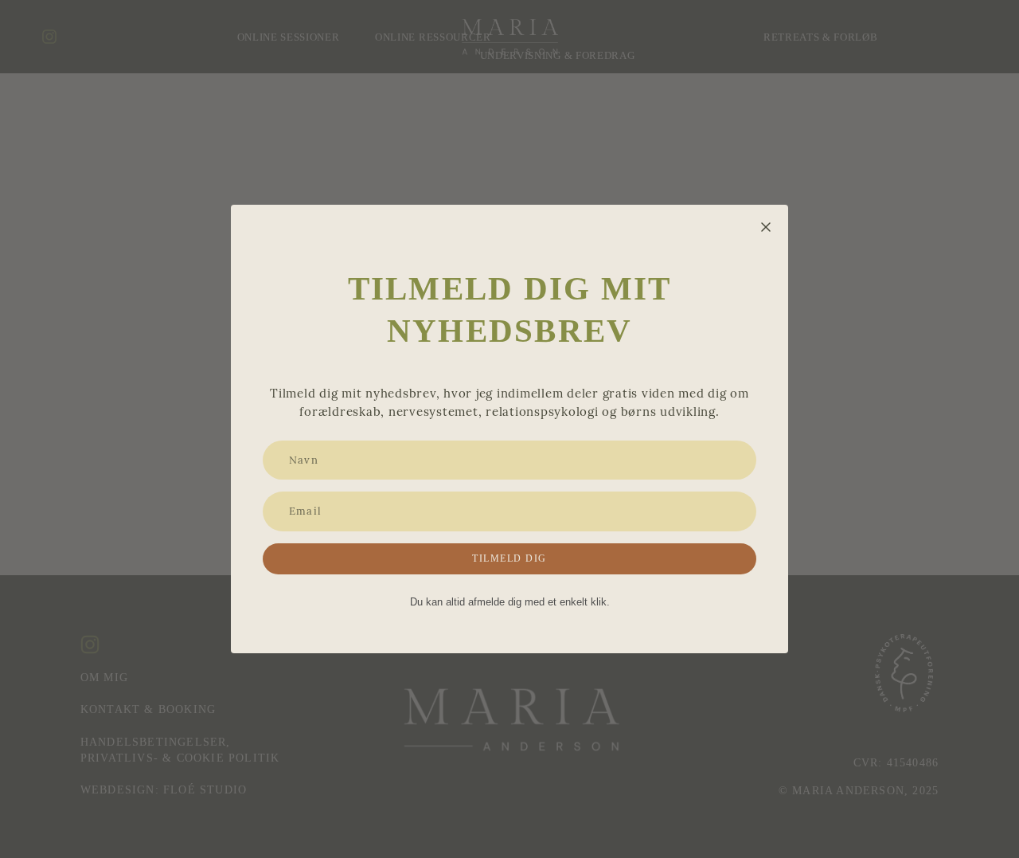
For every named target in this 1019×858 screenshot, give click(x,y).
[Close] (766, 227)
